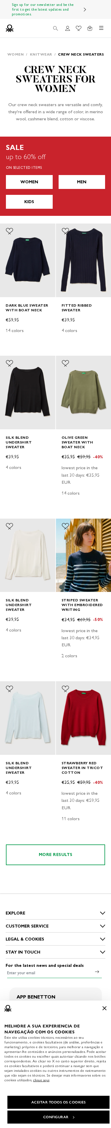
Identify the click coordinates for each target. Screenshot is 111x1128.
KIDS (29, 201)
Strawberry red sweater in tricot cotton (82, 768)
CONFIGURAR (56, 1117)
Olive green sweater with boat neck (77, 442)
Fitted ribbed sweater (77, 307)
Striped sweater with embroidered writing (82, 605)
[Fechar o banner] (104, 1008)
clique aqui (41, 1080)
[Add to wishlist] (9, 231)
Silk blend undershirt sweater (19, 442)
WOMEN (29, 182)
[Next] (85, 9)
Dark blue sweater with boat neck (27, 307)
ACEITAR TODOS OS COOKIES (58, 1102)
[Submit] (97, 971)
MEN (81, 182)
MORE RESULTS (56, 854)
